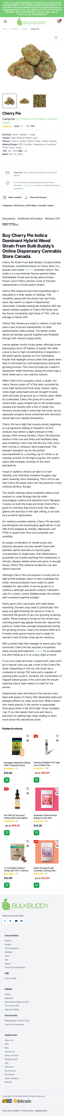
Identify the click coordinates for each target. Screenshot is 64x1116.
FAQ (7, 1044)
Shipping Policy (40, 1110)
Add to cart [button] (6, 780)
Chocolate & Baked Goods (17, 1002)
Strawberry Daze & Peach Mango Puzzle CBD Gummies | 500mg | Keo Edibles (45, 819)
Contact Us (10, 1051)
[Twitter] (10, 920)
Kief (6, 959)
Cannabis (14, 29)
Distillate (8, 952)
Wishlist (8, 1082)
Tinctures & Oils (12, 1005)
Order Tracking (11, 1078)
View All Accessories (14, 1024)
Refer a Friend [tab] (10, 224)
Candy (7, 994)
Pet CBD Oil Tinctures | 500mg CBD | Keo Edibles (15, 816)
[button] (56, 38)
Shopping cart (11, 1059)
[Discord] (16, 920)
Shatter (8, 940)
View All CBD (10, 978)
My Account (10, 1070)
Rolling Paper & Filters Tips (17, 1020)
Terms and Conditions (11, 1110)
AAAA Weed (38, 118)
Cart (7, 1063)
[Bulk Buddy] (32, 21)
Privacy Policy (27, 1110)
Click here (27, 185)
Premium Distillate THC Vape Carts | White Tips (47, 763)
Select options (36, 780)
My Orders (9, 1074)
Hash (7, 956)
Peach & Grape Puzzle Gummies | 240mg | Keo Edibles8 (45, 870)
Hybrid (24, 29)
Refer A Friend (11, 1055)
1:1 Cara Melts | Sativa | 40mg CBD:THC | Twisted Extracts (16, 870)
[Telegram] (21, 920)
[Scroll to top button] (59, 1102)
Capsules (9, 998)
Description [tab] (8, 218)
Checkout (9, 1067)
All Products (23, 118)
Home (4, 29)
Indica (28, 269)
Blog (7, 1048)
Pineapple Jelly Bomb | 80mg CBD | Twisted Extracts (17, 764)
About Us (9, 1040)
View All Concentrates (15, 967)
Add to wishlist (4, 197)
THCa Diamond (11, 948)
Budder (8, 944)
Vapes (7, 963)
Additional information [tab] (30, 218)
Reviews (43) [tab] (52, 218)
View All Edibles (12, 1009)
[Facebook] (4, 920)
